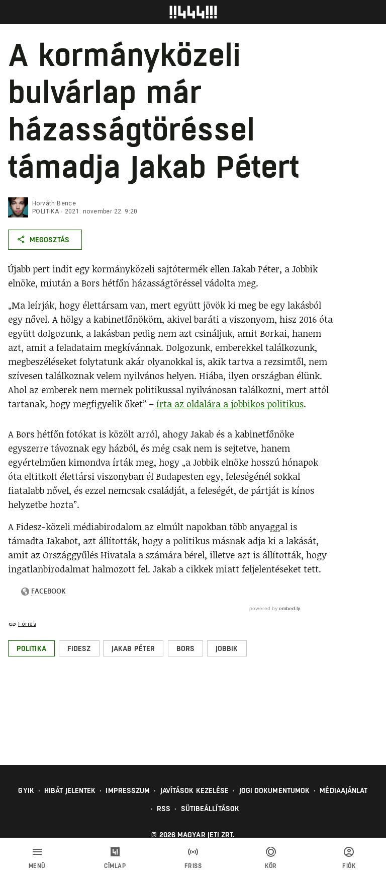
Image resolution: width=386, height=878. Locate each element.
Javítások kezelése (194, 790)
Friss (193, 865)
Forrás (27, 624)
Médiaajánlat (343, 790)
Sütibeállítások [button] (210, 808)
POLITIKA (45, 211)
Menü (37, 865)
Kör (271, 865)
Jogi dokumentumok (274, 790)
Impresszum (128, 790)
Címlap (115, 865)
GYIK (26, 790)
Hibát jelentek (69, 790)
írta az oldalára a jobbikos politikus (230, 404)
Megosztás (49, 240)
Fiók (348, 865)
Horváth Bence (54, 203)
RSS (163, 808)
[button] (31, 648)
